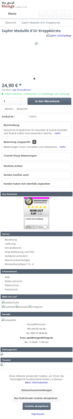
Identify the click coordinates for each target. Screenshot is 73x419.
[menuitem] (9, 13)
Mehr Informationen (36, 382)
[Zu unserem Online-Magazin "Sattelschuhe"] (10, 302)
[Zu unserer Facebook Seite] (8, 307)
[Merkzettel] (51, 13)
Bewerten (22, 108)
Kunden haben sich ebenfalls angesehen (27, 183)
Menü (12, 14)
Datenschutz (12, 285)
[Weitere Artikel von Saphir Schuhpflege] (58, 37)
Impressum (11, 289)
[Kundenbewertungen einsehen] (36, 213)
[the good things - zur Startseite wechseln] (14, 5)
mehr (57, 133)
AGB (7, 277)
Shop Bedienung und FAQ (19, 251)
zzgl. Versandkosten (21, 89)
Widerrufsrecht (13, 281)
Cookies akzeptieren (37, 406)
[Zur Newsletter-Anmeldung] (9, 320)
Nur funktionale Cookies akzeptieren (35, 398)
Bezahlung (11, 239)
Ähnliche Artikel (13, 166)
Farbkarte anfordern (16, 256)
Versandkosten (13, 247)
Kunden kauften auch (16, 174)
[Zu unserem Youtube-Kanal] (22, 307)
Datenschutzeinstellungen (36, 390)
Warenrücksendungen (17, 260)
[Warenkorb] (67, 13)
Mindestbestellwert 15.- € (19, 264)
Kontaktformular (36, 324)
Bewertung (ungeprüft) (17, 142)
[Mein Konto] (59, 13)
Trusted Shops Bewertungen (20, 155)
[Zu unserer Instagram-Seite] (35, 307)
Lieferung (10, 243)
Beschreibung (11, 125)
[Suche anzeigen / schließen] (42, 13)
